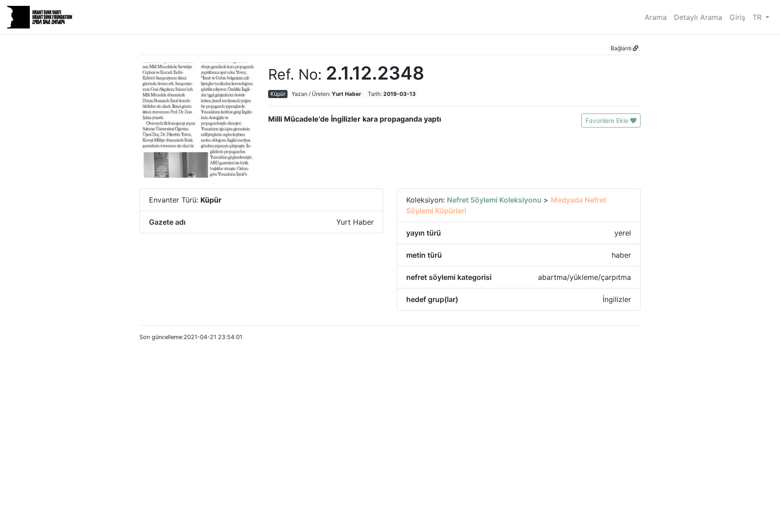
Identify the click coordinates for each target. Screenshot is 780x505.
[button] (624, 48)
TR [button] (758, 17)
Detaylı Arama (698, 17)
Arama (656, 17)
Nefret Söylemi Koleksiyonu (495, 199)
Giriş (737, 17)
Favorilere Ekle (607, 120)
